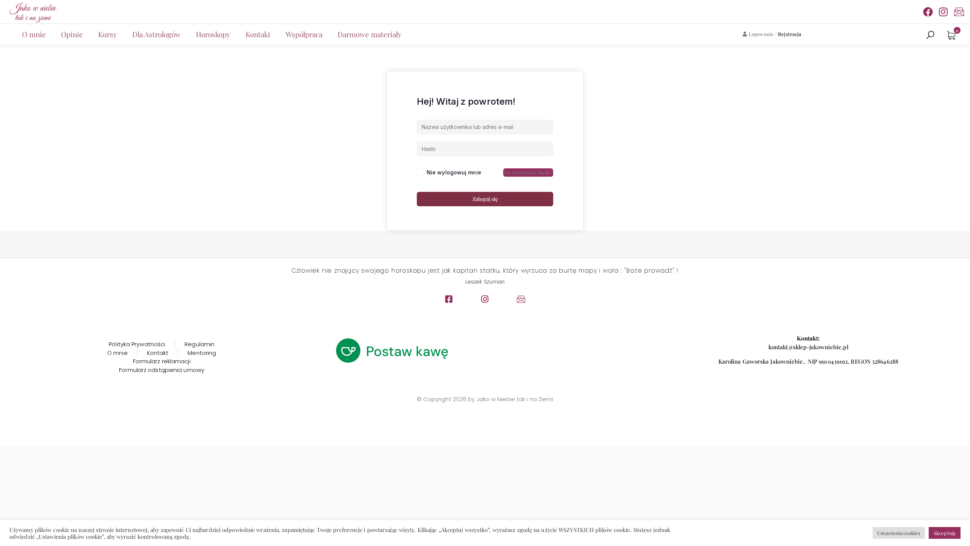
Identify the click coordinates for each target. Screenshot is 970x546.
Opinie (72, 34)
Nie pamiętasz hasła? (528, 172)
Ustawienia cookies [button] (898, 533)
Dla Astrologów (156, 34)
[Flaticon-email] (959, 12)
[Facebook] (928, 12)
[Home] (32, 12)
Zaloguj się (485, 198)
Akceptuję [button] (944, 533)
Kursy (107, 34)
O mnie (34, 34)
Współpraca (304, 34)
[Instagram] (943, 12)
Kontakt (258, 34)
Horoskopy (213, 34)
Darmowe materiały (370, 34)
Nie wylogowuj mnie (454, 172)
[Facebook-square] (449, 299)
